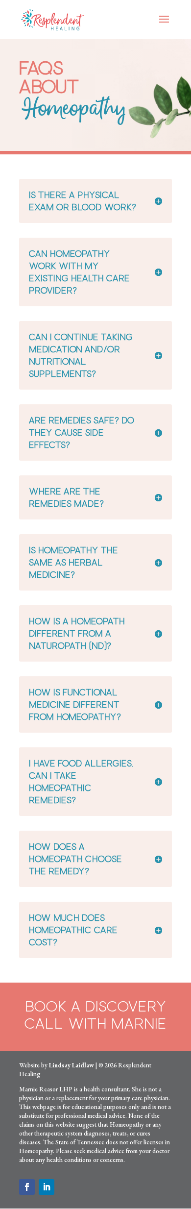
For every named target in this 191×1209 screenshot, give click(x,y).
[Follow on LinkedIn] (46, 1187)
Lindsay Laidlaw (71, 1065)
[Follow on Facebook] (27, 1187)
